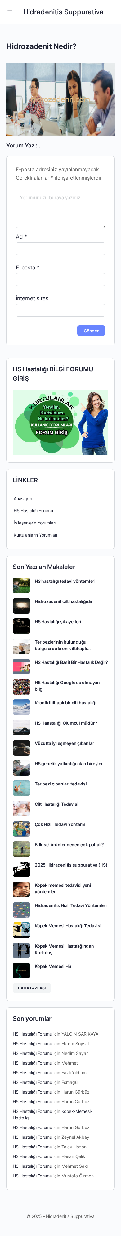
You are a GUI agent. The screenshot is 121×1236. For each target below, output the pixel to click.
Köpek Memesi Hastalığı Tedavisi (68, 925)
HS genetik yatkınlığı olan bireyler (69, 763)
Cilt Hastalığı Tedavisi (56, 804)
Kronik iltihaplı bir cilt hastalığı (65, 702)
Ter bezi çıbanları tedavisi (61, 783)
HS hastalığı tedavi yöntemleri (65, 581)
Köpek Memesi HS (53, 966)
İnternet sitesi (33, 298)
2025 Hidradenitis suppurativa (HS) (71, 864)
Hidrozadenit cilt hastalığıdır (64, 601)
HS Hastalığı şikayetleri (58, 621)
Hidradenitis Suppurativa (63, 12)
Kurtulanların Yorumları (35, 535)
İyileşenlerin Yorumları (35, 522)
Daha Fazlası (32, 988)
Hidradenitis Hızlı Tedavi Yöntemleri (71, 905)
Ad (21, 237)
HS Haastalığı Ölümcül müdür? (66, 723)
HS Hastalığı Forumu (33, 510)
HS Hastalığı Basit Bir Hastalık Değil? (71, 662)
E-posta (28, 267)
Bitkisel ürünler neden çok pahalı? (69, 844)
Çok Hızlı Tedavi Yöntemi (60, 824)
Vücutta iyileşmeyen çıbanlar (64, 743)
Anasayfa (23, 498)
